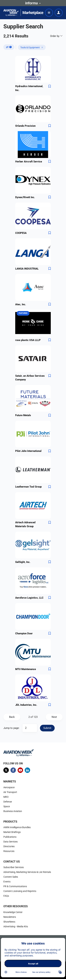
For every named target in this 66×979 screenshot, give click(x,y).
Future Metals (23, 415)
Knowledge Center (13, 912)
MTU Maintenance (25, 669)
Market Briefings (12, 832)
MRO (6, 797)
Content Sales (10, 876)
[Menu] (49, 13)
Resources (8, 851)
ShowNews (9, 921)
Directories (9, 846)
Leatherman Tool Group (28, 486)
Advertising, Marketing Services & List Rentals (27, 872)
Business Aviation (12, 811)
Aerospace (9, 787)
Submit (47, 728)
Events (6, 881)
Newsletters (9, 917)
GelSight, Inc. (22, 562)
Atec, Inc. (20, 304)
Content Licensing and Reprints (19, 891)
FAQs (6, 895)
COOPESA (21, 233)
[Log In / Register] (59, 13)
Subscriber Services (13, 867)
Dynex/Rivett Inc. (25, 197)
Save (49, 86)
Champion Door (24, 633)
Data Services (10, 841)
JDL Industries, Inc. (26, 704)
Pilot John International (28, 451)
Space (6, 806)
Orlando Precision (25, 125)
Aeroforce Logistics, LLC (29, 597)
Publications (9, 836)
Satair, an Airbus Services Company (30, 377)
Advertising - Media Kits (15, 926)
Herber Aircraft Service (28, 161)
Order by (55, 36)
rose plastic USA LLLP (28, 340)
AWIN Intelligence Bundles (17, 827)
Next (54, 716)
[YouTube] (20, 770)
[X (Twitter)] (6, 770)
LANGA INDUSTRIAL (27, 268)
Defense (7, 801)
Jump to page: (11, 728)
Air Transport (10, 792)
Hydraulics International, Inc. (29, 88)
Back (12, 716)
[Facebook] (13, 770)
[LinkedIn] (27, 770)
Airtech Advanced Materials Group (25, 524)
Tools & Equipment (30, 47)
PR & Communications (15, 886)
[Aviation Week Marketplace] (23, 12)
